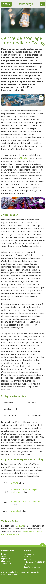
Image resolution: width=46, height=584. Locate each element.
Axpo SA (16, 511)
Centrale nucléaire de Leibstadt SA (27, 501)
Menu (7, 4)
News (3, 554)
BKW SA (16, 483)
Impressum (5, 558)
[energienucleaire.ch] (26, 4)
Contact (4, 556)
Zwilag (25, 158)
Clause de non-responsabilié (7, 562)
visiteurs (20, 525)
